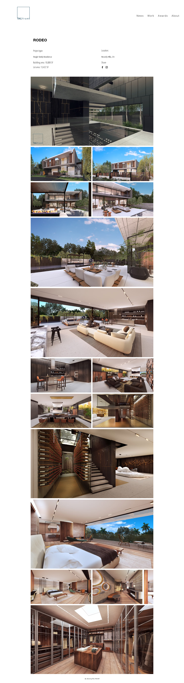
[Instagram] (106, 67)
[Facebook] (102, 67)
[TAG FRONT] (23, 13)
